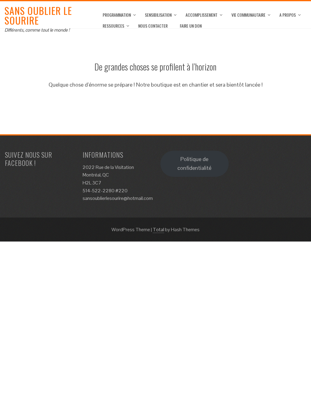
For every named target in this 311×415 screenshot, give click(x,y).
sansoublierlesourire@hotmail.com (118, 198)
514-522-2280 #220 (105, 190)
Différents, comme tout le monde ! (37, 30)
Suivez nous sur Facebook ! (28, 158)
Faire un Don (191, 25)
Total (158, 229)
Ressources (113, 25)
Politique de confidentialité (194, 163)
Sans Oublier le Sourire (38, 15)
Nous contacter (153, 25)
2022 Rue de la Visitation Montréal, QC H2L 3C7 (108, 175)
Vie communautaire (248, 15)
